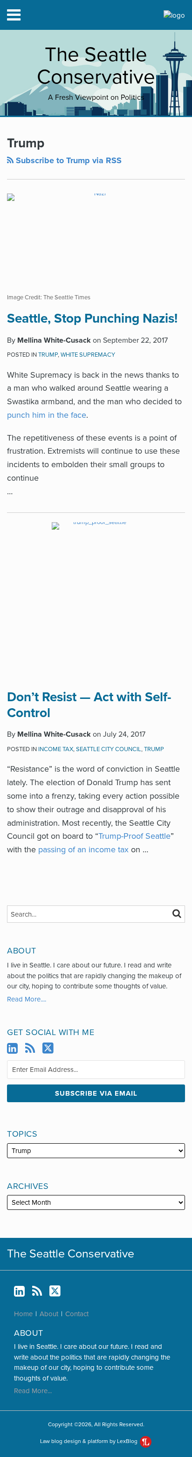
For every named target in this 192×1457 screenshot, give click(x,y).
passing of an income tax (83, 849)
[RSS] (30, 1048)
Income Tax (55, 749)
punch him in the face (46, 415)
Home (23, 1314)
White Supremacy (88, 355)
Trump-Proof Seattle (134, 836)
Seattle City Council (108, 749)
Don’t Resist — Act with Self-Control (89, 705)
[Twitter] (48, 1048)
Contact (77, 1314)
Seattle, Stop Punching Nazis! (92, 318)
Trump (48, 355)
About (49, 1314)
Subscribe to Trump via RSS (68, 160)
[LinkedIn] (12, 1048)
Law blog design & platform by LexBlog (89, 1441)
